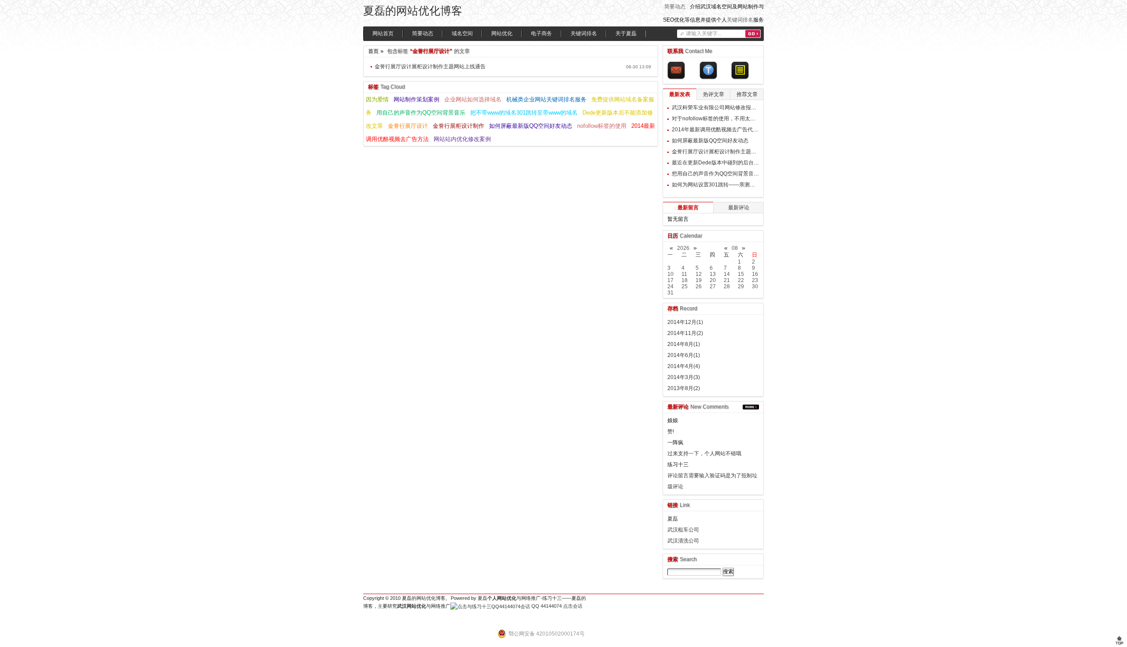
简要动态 (674, 7)
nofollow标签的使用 (601, 126)
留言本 (740, 70)
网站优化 (501, 33)
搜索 (753, 34)
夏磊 (672, 519)
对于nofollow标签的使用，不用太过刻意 (719, 118)
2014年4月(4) (683, 366)
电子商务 (541, 33)
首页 (373, 51)
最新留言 (688, 208)
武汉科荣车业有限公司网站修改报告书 (717, 107)
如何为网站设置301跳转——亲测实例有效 (721, 185)
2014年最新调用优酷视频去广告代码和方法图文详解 (733, 129)
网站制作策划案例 (416, 99)
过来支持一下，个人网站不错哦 (704, 453)
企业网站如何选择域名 (472, 99)
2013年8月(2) (683, 388)
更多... (751, 407)
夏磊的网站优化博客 (412, 11)
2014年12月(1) (685, 322)
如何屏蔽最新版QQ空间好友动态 (530, 126)
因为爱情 (377, 99)
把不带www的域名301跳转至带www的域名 (524, 112)
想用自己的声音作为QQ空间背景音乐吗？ (721, 174)
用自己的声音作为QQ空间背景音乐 (420, 112)
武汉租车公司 (683, 530)
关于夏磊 (626, 33)
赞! (670, 431)
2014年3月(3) (683, 377)
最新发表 (679, 94)
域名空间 (462, 33)
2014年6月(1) (683, 355)
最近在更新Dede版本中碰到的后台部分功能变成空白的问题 (742, 163)
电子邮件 (676, 70)
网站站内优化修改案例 (462, 139)
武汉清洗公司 (683, 541)
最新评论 (738, 208)
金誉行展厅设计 (408, 126)
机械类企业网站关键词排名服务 (546, 99)
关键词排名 (740, 20)
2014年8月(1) (683, 344)
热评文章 (713, 94)
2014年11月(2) (685, 333)
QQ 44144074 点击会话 (556, 606)
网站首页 (383, 33)
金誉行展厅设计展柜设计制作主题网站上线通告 (430, 66)
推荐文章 (747, 94)
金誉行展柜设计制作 (458, 126)
